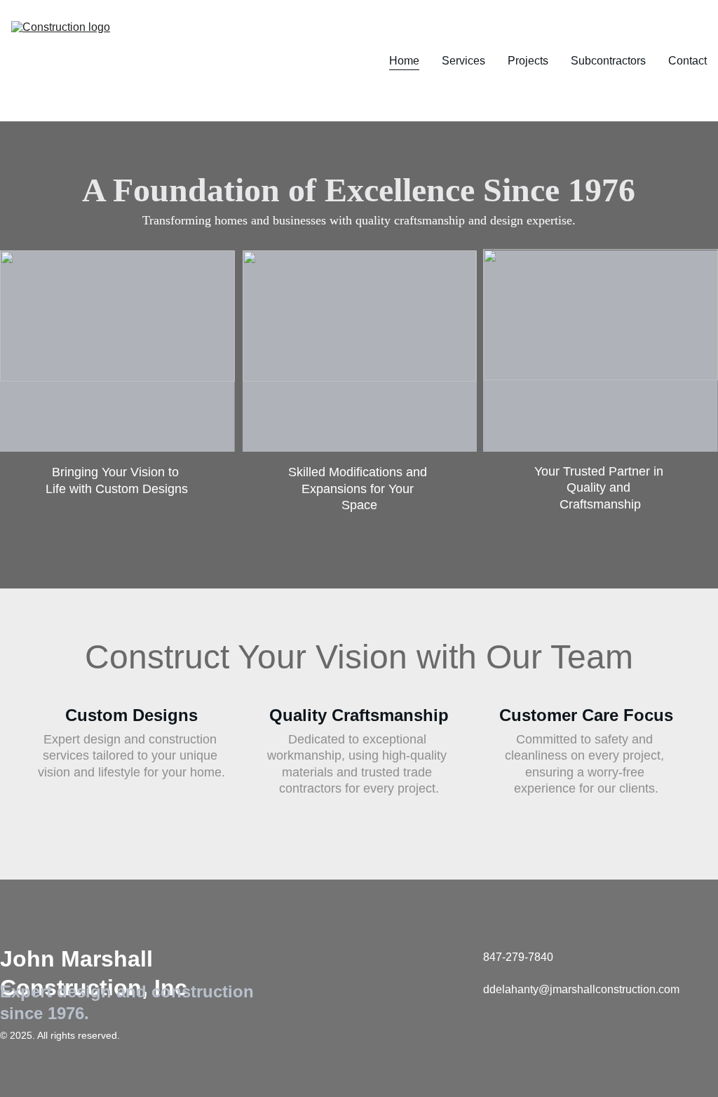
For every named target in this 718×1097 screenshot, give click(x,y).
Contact (687, 61)
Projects (528, 61)
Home (404, 61)
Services (463, 61)
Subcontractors (608, 61)
